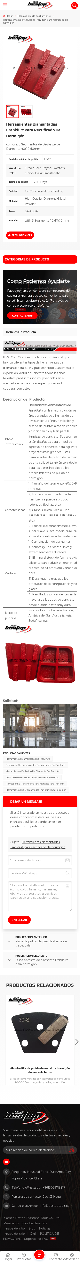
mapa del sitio (15, 1228)
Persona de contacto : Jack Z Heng (36, 1196)
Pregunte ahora (22, 235)
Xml (33, 1233)
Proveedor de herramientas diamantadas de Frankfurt (35, 783)
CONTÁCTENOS (22, 315)
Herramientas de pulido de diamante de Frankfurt (33, 771)
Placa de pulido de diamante (34, 15)
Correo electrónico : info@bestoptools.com (42, 1205)
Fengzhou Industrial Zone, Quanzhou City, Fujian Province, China (41, 1175)
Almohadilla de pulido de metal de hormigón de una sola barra (40, 1070)
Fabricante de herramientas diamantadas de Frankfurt (35, 765)
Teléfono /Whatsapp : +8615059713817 (38, 1187)
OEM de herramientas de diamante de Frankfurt (32, 777)
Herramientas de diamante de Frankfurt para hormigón (36, 789)
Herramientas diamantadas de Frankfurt (28, 758)
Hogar (9, 15)
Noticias (44, 1228)
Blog (32, 1228)
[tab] (21, 332)
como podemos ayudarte (38, 281)
